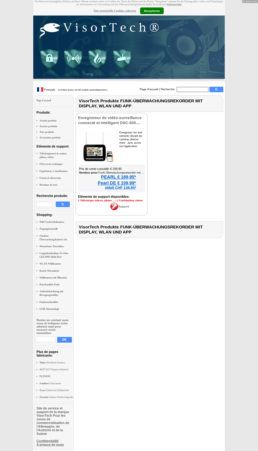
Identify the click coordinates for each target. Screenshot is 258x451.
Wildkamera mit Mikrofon (53, 277)
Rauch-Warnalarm (49, 270)
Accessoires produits (50, 137)
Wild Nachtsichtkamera (52, 222)
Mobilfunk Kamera (52, 362)
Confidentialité (47, 441)
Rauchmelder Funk (50, 284)
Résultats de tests (48, 184)
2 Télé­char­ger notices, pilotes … (96, 200)
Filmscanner (50, 383)
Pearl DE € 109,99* (117, 182)
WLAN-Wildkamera (50, 263)
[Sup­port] (114, 209)
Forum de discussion (50, 178)
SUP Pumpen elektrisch (54, 369)
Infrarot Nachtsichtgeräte (56, 397)
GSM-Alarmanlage (49, 309)
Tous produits (47, 132)
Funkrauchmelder (49, 302)
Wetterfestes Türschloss (52, 246)
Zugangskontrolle (49, 228)
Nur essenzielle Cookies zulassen (115, 10)
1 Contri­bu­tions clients (130, 200)
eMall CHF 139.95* (120, 188)
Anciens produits (48, 126)
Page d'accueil (149, 89)
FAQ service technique (51, 164)
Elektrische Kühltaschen (54, 390)
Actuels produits (48, 120)
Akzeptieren (152, 10)
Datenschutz (174, 4)
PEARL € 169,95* (118, 176)
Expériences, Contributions (54, 171)
